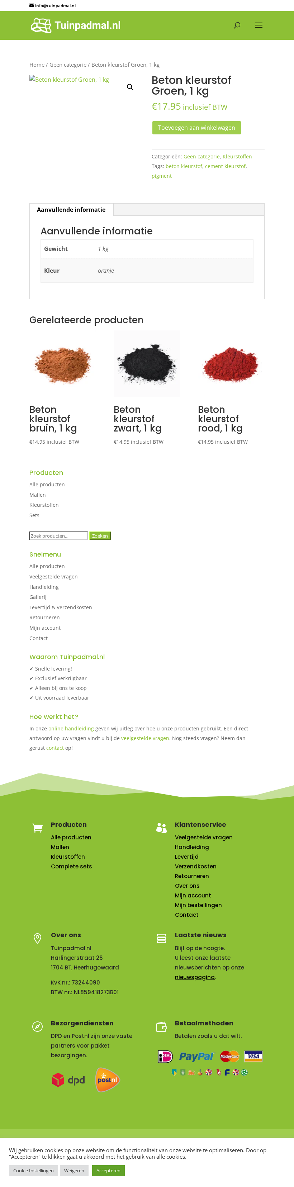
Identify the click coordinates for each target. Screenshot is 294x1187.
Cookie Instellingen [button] (33, 1170)
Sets (34, 515)
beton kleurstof (184, 166)
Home (36, 64)
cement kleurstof (225, 166)
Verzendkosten (196, 866)
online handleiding (71, 728)
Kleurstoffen (237, 156)
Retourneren (44, 617)
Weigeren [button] (74, 1170)
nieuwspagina (195, 977)
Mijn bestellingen (198, 905)
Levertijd (187, 857)
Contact (38, 638)
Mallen (37, 494)
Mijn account (45, 627)
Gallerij (38, 597)
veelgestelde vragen (145, 738)
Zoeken (100, 536)
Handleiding (44, 586)
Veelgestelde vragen (53, 576)
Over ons (187, 886)
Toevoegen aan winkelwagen (196, 128)
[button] (130, 87)
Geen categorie (67, 64)
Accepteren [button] (108, 1170)
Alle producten (47, 484)
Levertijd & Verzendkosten (60, 607)
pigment (162, 175)
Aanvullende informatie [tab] (71, 210)
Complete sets (71, 866)
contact (55, 747)
